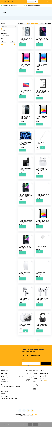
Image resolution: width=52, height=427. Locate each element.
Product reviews (4, 391)
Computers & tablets (35, 386)
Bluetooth (6, 35)
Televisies (35, 373)
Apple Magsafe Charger (41, 246)
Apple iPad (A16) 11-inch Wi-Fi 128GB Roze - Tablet (25, 65)
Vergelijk (22, 40)
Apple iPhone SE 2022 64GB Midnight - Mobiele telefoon (25, 221)
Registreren (28, 373)
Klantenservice (4, 373)
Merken (3, 9)
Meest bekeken (34, 23)
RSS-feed (35, 414)
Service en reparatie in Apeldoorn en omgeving (10, 386)
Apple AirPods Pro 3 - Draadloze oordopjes (24, 299)
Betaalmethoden (4, 381)
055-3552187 (44, 380)
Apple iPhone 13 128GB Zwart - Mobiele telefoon (42, 39)
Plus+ (32, 414)
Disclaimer (3, 393)
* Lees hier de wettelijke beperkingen (28, 365)
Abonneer (46, 363)
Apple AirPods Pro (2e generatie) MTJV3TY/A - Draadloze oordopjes (41, 169)
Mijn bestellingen (28, 375)
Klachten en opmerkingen (6, 388)
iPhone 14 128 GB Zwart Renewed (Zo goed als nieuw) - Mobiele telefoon (25, 195)
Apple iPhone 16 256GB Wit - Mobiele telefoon (42, 195)
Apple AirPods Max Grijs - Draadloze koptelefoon (42, 325)
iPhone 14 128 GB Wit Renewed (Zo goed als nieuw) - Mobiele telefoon (42, 91)
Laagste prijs (41, 23)
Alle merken (5, 29)
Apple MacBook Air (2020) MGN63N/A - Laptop (25, 91)
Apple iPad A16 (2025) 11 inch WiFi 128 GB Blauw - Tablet (41, 65)
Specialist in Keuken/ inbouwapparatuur (9, 400)
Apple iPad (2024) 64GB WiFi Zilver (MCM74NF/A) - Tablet (42, 221)
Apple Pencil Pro (40, 142)
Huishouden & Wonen (35, 379)
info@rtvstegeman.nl (46, 382)
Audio (34, 375)
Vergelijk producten (28, 380)
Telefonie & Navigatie (35, 389)
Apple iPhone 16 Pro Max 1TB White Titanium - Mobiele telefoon (24, 117)
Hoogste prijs (48, 23)
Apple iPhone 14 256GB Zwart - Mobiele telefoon (25, 247)
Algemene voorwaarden (6, 389)
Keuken (34, 381)
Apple (4, 30)
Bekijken (22, 44)
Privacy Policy (4, 394)
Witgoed (34, 376)
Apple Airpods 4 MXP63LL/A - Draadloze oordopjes (42, 299)
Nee (35, 424)
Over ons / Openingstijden (6, 375)
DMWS (28, 414)
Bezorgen (3, 382)
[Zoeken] (36, 1)
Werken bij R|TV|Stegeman (6, 396)
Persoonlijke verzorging (35, 383)
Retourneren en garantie (6, 384)
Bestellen (3, 379)
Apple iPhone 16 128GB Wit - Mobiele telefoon (25, 39)
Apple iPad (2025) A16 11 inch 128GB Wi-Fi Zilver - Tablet (41, 117)
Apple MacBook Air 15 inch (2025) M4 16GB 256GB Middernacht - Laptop (25, 143)
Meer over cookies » (43, 424)
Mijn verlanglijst (29, 377)
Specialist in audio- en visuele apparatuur (9, 398)
